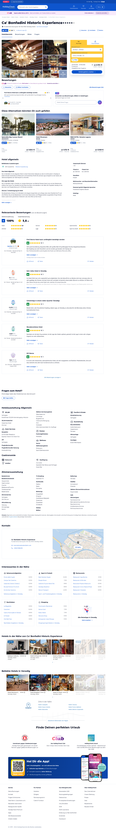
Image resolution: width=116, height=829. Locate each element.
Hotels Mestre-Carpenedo (76, 709)
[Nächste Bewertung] (51, 98)
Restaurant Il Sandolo (79, 590)
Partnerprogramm (39, 797)
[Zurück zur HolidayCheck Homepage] (9, 7)
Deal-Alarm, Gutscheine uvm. (17, 800)
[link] (73, 7)
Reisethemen (88, 803)
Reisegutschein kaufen (15, 806)
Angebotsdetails (13, 516)
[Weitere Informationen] (92, 65)
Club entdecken (89, 13)
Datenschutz (63, 797)
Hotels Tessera (73, 704)
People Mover (42, 580)
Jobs (85, 800)
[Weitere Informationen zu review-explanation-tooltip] (25, 30)
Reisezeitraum (76, 47)
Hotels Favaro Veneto (44, 707)
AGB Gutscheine (64, 809)
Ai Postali (6, 616)
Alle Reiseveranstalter (14, 816)
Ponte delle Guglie (9, 577)
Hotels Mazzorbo (43, 709)
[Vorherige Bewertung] (3, 98)
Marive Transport (43, 590)
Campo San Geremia (10, 580)
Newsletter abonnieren (15, 803)
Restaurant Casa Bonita (80, 577)
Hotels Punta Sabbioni (75, 707)
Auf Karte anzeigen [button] (42, 26)
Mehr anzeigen (6, 202)
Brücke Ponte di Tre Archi (11, 587)
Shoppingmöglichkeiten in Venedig (49, 623)
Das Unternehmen (89, 791)
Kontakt (89, 1)
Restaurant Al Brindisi (79, 580)
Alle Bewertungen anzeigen (52, 377)
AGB (60, 806)
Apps (9, 813)
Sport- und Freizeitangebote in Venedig (50, 594)
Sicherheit (62, 816)
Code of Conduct (39, 800)
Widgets (36, 794)
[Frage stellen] (100, 102)
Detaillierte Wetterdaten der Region (58, 720)
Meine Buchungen (13, 791)
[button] (22, 55)
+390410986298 (18, 548)
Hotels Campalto (43, 704)
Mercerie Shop (42, 616)
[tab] (78, 42)
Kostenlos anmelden (101, 13)
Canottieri (7, 609)
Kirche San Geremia (10, 590)
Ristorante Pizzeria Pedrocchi (82, 583)
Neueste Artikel (88, 806)
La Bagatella (7, 606)
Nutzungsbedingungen (66, 794)
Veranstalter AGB (64, 791)
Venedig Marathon (43, 587)
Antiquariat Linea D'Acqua (46, 619)
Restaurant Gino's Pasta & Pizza (82, 587)
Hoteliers (36, 791)
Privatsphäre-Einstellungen (67, 800)
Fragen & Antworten (14, 797)
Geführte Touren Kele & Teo (46, 583)
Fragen (36, 34)
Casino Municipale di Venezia (12, 612)
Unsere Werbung (89, 794)
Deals (5, 1)
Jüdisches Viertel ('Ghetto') (12, 583)
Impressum (62, 819)
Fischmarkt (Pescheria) (45, 606)
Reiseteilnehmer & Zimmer (79, 53)
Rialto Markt (42, 612)
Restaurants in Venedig (80, 594)
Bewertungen (20, 34)
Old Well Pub (8, 619)
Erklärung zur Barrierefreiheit (68, 813)
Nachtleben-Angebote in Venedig (14, 623)
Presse (86, 797)
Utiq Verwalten (63, 803)
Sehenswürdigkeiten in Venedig (13, 594)
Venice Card (42, 609)
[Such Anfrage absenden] (46, 7)
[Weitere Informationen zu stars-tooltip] (73, 23)
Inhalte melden (12, 819)
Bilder (30, 34)
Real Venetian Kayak (44, 577)
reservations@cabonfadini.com (22, 545)
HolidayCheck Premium (15, 809)
